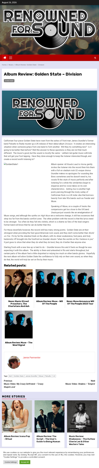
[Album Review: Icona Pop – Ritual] (17, 416)
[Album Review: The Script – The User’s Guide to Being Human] (50, 416)
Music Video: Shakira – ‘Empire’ (80, 382)
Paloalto (48, 376)
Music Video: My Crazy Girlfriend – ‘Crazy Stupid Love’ (23, 384)
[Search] (95, 57)
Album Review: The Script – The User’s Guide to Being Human (48, 439)
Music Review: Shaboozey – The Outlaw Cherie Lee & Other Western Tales (82, 440)
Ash (10, 376)
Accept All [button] (25, 462)
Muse (41, 376)
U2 (54, 376)
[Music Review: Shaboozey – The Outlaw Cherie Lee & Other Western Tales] (82, 416)
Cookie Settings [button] (11, 462)
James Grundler (31, 376)
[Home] (4, 58)
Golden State (18, 376)
